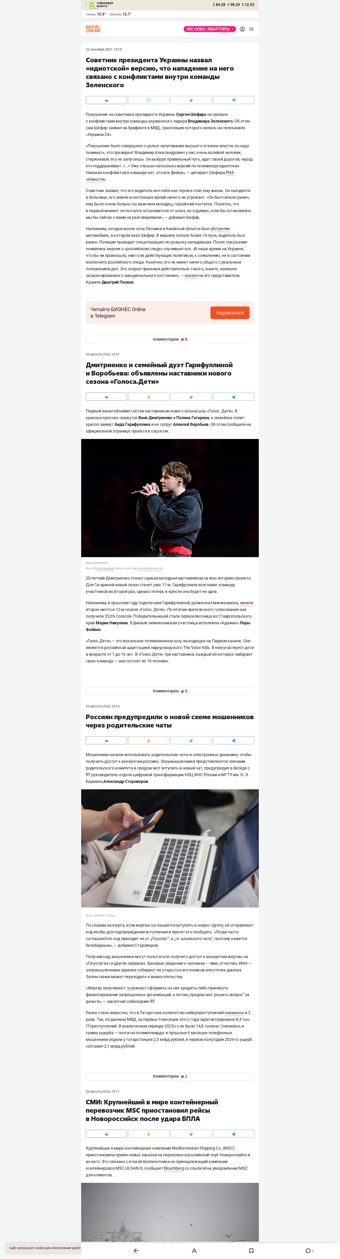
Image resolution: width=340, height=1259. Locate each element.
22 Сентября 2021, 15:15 (104, 49)
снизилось (234, 1012)
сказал (191, 275)
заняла (246, 602)
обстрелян (220, 228)
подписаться (230, 312)
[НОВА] (208, 29)
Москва (116, 14)
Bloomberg (174, 1168)
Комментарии (170, 339)
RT (88, 774)
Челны (91, 14)
